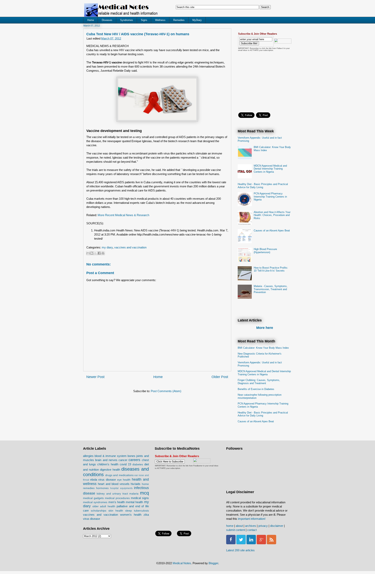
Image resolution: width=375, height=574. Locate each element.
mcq (144, 492)
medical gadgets (93, 498)
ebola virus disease (103, 479)
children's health (107, 464)
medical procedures (117, 498)
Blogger (213, 563)
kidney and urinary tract (112, 493)
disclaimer (276, 525)
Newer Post (95, 377)
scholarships (98, 510)
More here (264, 328)
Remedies (179, 20)
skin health (115, 510)
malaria (133, 493)
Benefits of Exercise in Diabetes (256, 389)
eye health (124, 479)
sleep (128, 510)
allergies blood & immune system (105, 456)
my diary (107, 247)
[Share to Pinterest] (103, 253)
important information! (251, 518)
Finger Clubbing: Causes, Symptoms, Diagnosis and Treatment (259, 382)
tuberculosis (141, 510)
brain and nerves (106, 460)
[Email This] (88, 253)
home (229, 525)
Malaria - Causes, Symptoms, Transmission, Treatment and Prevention (271, 289)
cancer (123, 460)
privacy (263, 525)
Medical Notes (182, 563)
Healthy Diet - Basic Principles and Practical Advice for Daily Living (263, 186)
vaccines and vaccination (130, 247)
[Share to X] (95, 253)
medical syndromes (95, 502)
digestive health (110, 469)
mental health (134, 502)
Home (90, 20)
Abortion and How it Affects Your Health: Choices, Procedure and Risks (272, 215)
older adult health (103, 506)
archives (250, 525)
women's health (130, 514)
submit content (235, 530)
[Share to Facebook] (99, 253)
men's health (116, 502)
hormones (102, 488)
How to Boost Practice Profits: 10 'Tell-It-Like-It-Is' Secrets (271, 269)
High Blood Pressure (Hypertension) (265, 251)
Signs (144, 20)
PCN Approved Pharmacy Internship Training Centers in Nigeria (270, 196)
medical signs (140, 498)
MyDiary (197, 20)
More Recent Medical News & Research (123, 215)
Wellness (160, 20)
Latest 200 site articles (240, 550)
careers (134, 460)
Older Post (220, 377)
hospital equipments (121, 488)
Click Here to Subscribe (169, 461)
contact (252, 530)
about (239, 525)
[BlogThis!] (92, 253)
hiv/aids (135, 484)
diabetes (137, 464)
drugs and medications (119, 475)
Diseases (107, 20)
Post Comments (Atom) (166, 391)
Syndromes (126, 20)
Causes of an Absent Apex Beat (272, 230)
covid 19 (125, 464)
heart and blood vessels (113, 484)
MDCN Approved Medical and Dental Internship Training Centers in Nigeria (270, 168)
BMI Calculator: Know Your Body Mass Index (263, 347)
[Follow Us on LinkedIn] (251, 543)
